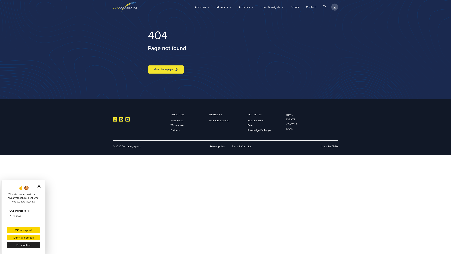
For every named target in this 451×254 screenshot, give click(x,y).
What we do (177, 120)
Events (295, 7)
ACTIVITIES (255, 114)
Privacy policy (217, 146)
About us (200, 7)
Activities (244, 7)
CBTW (335, 146)
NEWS (289, 114)
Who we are (177, 125)
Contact (311, 7)
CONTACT (291, 124)
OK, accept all (23, 230)
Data (250, 125)
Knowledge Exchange (259, 130)
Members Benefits (219, 120)
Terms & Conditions (242, 146)
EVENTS (290, 119)
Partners (175, 130)
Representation (256, 120)
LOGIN (289, 129)
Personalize (23, 245)
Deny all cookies (23, 238)
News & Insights (270, 7)
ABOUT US (178, 114)
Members (222, 7)
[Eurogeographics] (125, 7)
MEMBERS (215, 114)
